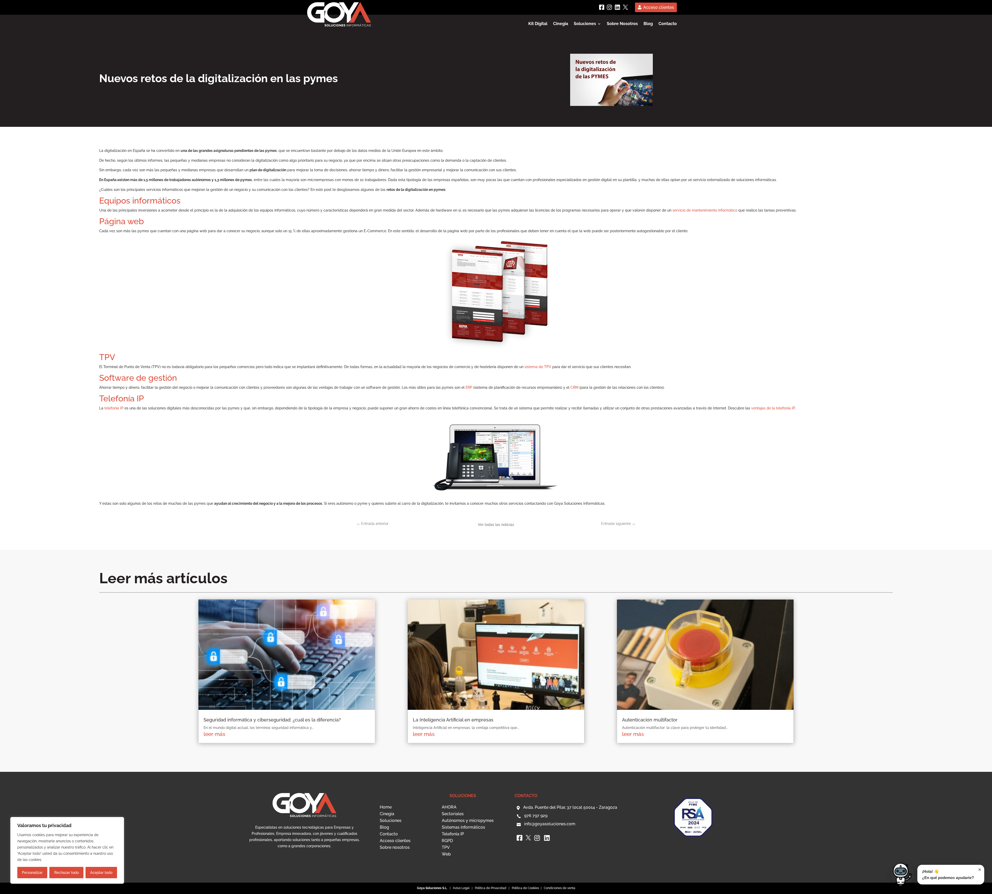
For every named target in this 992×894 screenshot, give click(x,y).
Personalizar (32, 872)
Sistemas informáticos (463, 827)
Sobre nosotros (395, 847)
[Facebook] (601, 7)
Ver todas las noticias (496, 525)
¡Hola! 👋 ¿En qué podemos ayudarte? (951, 873)
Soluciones (390, 820)
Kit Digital (537, 24)
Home (386, 807)
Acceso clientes (658, 7)
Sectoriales (453, 813)
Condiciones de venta (559, 888)
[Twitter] (625, 7)
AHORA (449, 807)
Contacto (667, 24)
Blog (648, 24)
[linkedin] (617, 7)
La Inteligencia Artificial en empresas (453, 719)
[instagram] (609, 7)
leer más (214, 734)
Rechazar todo (66, 872)
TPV (446, 847)
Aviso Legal (461, 888)
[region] (67, 850)
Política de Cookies (526, 888)
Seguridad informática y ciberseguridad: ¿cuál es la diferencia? (272, 719)
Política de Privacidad (490, 888)
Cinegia (560, 24)
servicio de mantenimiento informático (704, 210)
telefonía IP (113, 408)
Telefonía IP (453, 833)
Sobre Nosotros (622, 24)
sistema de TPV (537, 367)
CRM (574, 387)
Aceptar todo (101, 872)
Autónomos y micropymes (468, 820)
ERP (469, 387)
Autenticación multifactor (650, 719)
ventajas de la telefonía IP (773, 408)
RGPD (447, 840)
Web (446, 854)
